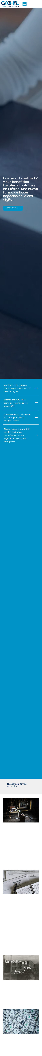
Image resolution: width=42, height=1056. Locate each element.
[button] (25, 4)
